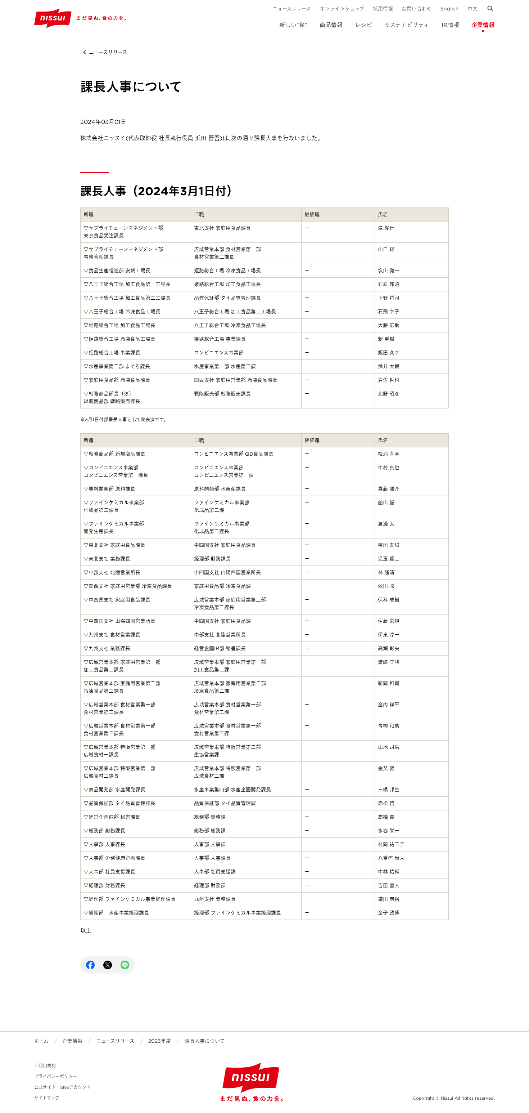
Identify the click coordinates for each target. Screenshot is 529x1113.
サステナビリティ (406, 25)
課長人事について (205, 1041)
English (449, 9)
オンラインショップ (342, 9)
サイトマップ (46, 1098)
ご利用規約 (45, 1065)
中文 (472, 9)
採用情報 (383, 9)
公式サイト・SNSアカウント (62, 1087)
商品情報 (331, 25)
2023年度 (159, 1041)
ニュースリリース (291, 9)
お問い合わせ (417, 9)
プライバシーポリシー (55, 1076)
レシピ (363, 25)
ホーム (41, 1041)
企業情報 (482, 25)
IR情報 (450, 25)
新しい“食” (293, 25)
